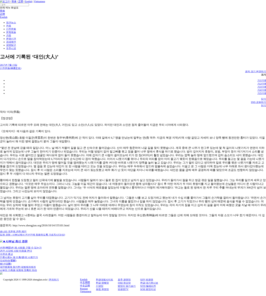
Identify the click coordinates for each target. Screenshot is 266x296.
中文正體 (85, 285)
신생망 (99, 286)
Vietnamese (39, 1)
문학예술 (11, 32)
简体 (14, 1)
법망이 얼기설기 (127, 286)
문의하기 (54, 279)
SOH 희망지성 (148, 289)
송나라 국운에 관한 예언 (13, 231)
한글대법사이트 (104, 279)
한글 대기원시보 (149, 283)
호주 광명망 (124, 279)
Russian (84, 288)
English (28, 1)
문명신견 (11, 38)
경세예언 (11, 42)
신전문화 (11, 29)
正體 (20, 1)
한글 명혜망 (102, 283)
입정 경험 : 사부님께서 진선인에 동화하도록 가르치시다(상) (32, 234)
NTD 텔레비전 (148, 286)
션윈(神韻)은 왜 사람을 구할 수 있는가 (21, 247)
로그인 (6, 1)
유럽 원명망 (102, 289)
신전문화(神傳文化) (10, 68)
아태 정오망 (124, 283)
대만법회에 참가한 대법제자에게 (18, 267)
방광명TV (123, 289)
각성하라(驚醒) (8, 260)
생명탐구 (11, 45)
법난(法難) (5, 263)
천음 (8, 25)
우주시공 (11, 48)
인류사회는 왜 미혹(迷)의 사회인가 (19, 257)
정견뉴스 (11, 22)
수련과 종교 (6, 254)
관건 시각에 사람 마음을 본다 (16, 251)
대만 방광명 (146, 279)
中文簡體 (85, 282)
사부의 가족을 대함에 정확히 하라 (18, 270)
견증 (8, 35)
